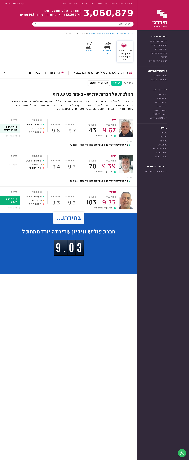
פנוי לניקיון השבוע (99, 83)
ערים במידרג (161, 49)
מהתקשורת (161, 98)
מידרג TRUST (160, 114)
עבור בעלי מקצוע (159, 80)
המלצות (163, 137)
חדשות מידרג (161, 102)
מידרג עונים (161, 153)
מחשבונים (162, 145)
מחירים (163, 141)
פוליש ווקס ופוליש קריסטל (122, 4)
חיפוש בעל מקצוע (158, 41)
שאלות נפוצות (160, 110)
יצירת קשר (162, 106)
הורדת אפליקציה (159, 45)
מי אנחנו (163, 94)
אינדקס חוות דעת (159, 53)
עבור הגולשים (160, 76)
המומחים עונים (160, 149)
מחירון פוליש (103, 4)
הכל (115, 83)
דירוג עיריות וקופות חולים (155, 171)
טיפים (164, 133)
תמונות (164, 57)
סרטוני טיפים (161, 157)
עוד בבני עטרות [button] (88, 4)
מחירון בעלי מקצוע (158, 61)
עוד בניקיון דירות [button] (70, 4)
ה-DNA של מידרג (158, 118)
